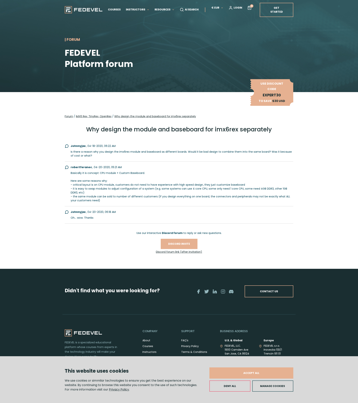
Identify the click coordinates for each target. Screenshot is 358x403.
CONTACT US (269, 291)
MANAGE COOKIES (272, 386)
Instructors (149, 352)
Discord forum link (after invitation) (179, 252)
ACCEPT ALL (251, 373)
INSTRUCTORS (136, 9)
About (146, 340)
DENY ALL (230, 386)
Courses (147, 346)
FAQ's (184, 340)
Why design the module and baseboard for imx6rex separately (155, 116)
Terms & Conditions (194, 352)
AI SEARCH (192, 9)
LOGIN (238, 8)
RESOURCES (163, 9)
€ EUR (215, 8)
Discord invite (179, 244)
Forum (69, 116)
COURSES (114, 9)
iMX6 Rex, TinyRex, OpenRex (94, 116)
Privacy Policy (119, 389)
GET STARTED (276, 10)
